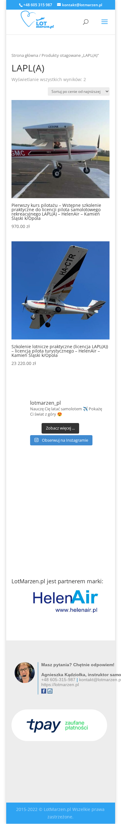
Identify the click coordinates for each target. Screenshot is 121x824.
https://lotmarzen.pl (60, 684)
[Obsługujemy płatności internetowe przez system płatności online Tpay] (59, 739)
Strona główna (24, 55)
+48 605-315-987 (58, 679)
